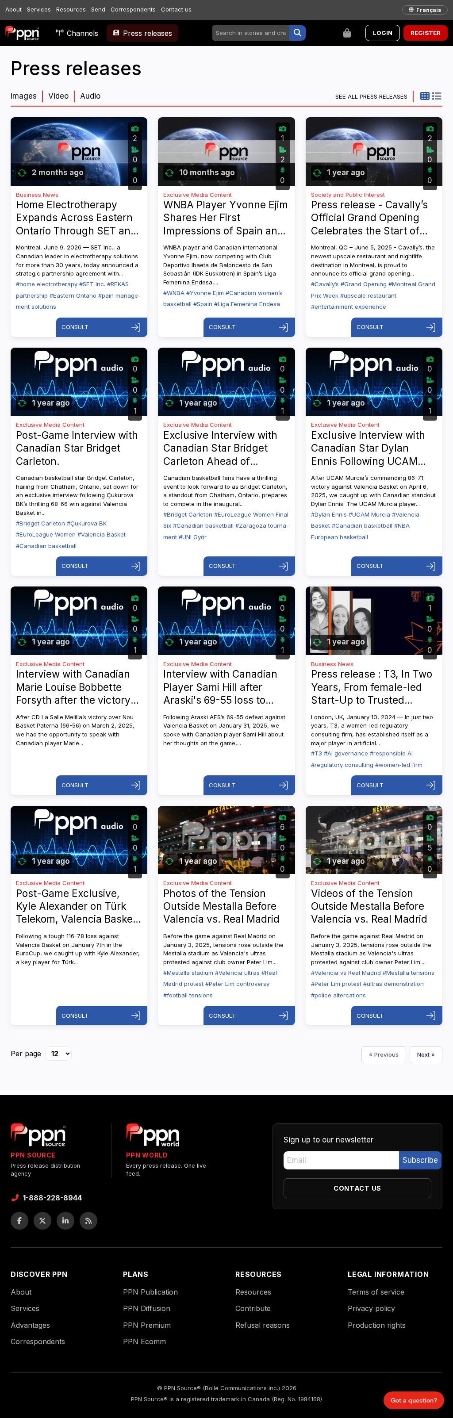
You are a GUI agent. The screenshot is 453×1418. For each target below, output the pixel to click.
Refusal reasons (262, 1325)
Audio (90, 96)
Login (382, 32)
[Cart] (347, 33)
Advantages (30, 1325)
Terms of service (376, 1292)
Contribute (253, 1308)
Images (24, 96)
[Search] (297, 33)
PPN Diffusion (146, 1308)
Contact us (176, 9)
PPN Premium (147, 1325)
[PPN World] (152, 1137)
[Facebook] (19, 1221)
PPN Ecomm (144, 1341)
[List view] (436, 96)
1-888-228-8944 (52, 1197)
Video (58, 96)
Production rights (377, 1325)
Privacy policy (371, 1308)
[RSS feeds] (88, 1221)
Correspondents (133, 9)
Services (39, 9)
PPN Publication (150, 1292)
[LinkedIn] (65, 1221)
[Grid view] (425, 96)
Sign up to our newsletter (328, 1139)
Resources (71, 9)
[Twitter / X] (42, 1221)
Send (98, 9)
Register (426, 32)
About (13, 9)
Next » (426, 1054)
